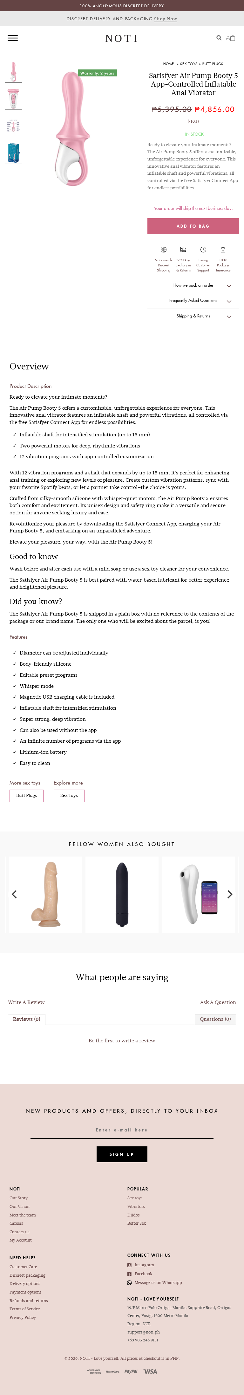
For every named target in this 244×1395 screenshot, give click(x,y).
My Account (21, 1240)
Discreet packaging (27, 1276)
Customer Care (23, 1267)
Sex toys (135, 1198)
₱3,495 (198, 884)
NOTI (85, 1359)
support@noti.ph (143, 1332)
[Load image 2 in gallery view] (13, 99)
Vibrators (136, 1207)
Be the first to (122, 1041)
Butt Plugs (213, 63)
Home (168, 63)
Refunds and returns (29, 1301)
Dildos (133, 1215)
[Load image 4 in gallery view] (13, 153)
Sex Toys (189, 63)
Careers (16, 1224)
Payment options (26, 1292)
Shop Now (165, 19)
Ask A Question (218, 1002)
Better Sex (136, 1224)
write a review (138, 1041)
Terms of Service (25, 1309)
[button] (193, 285)
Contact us (20, 1232)
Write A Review (26, 1002)
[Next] (229, 895)
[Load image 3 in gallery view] (13, 126)
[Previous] (15, 895)
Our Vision (20, 1207)
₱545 (122, 880)
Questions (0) (215, 1019)
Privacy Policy (23, 1318)
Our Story (19, 1198)
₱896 (46, 884)
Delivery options (25, 1284)
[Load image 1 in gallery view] (13, 72)
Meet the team (23, 1215)
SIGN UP (122, 1154)
